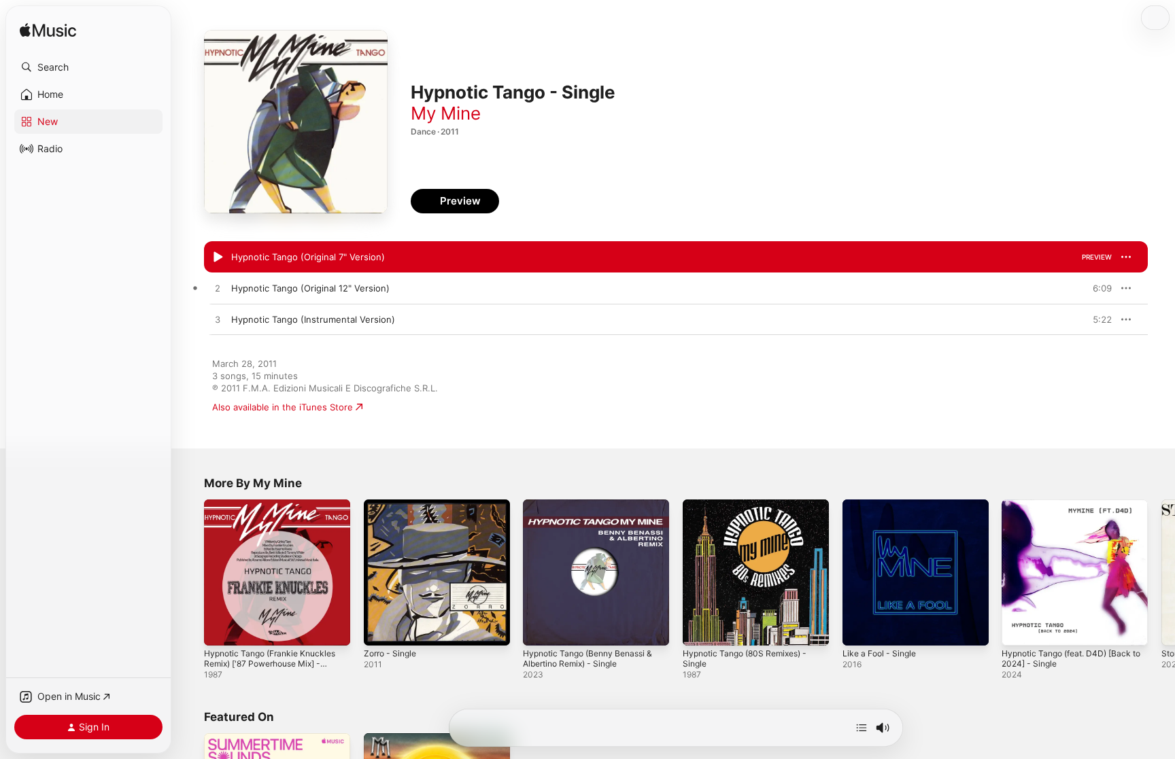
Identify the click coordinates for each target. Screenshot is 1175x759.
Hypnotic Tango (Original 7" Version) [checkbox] (308, 256)
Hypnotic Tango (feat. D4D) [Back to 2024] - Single (1073, 510)
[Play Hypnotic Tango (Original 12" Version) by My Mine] (217, 289)
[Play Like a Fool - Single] (859, 628)
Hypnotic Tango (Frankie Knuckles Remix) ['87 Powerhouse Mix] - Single (276, 515)
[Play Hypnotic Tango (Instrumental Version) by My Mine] (217, 320)
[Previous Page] (190, 572)
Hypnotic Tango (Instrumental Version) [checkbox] (313, 319)
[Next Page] (1161, 572)
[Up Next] (861, 727)
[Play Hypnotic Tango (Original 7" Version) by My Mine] (217, 257)
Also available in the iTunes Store (282, 407)
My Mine (446, 113)
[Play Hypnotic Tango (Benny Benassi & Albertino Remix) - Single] (540, 628)
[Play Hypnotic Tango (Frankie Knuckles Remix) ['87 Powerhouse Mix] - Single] (221, 628)
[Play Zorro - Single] (381, 628)
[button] (88, 67)
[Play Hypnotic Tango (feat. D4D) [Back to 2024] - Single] (1018, 628)
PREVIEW (1097, 257)
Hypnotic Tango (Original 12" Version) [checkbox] (310, 288)
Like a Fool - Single (882, 504)
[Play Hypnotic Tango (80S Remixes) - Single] (699, 628)
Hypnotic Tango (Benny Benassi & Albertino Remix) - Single (594, 510)
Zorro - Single (393, 504)
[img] (48, 31)
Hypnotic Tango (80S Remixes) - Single (751, 510)
